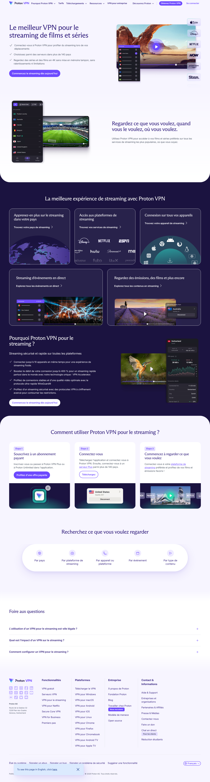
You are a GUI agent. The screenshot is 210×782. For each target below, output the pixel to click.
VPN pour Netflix (51, 705)
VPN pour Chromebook (87, 734)
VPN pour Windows (85, 694)
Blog (110, 700)
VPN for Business (51, 717)
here (54, 769)
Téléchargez (88, 474)
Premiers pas (49, 722)
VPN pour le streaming (54, 700)
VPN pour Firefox (84, 728)
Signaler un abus (38, 763)
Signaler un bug (58, 763)
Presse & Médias (150, 713)
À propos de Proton (118, 688)
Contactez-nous (150, 718)
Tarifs (61, 3)
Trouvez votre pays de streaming (32, 227)
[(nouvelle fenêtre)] (11, 688)
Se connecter (192, 3)
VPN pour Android (84, 705)
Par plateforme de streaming (72, 562)
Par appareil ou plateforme (105, 562)
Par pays (39, 560)
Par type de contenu (170, 562)
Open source (115, 720)
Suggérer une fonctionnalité (122, 763)
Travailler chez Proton (119, 705)
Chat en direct (148, 730)
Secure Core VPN (51, 711)
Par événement (138, 560)
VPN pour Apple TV (85, 745)
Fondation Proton (117, 694)
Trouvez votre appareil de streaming (164, 223)
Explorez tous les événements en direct (37, 286)
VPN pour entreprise (117, 3)
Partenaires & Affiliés (152, 707)
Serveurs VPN (49, 694)
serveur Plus (85, 466)
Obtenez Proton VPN (171, 3)
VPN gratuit (48, 688)
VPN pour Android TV (86, 740)
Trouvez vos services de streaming (98, 227)
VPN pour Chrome (84, 722)
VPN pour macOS (84, 700)
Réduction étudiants (152, 739)
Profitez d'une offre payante (32, 475)
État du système (17, 763)
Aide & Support (149, 692)
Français (192, 763)
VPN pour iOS (82, 711)
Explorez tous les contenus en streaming (136, 286)
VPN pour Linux (83, 717)
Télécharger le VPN (85, 688)
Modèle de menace (118, 714)
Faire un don (148, 724)
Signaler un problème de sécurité (87, 763)
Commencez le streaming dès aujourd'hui (34, 73)
